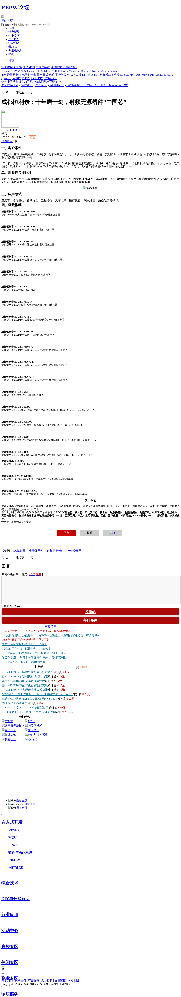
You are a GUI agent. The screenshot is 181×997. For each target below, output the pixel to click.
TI (58, 70)
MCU (31, 721)
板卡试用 (7, 67)
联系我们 (20, 980)
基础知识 (71, 67)
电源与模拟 (43, 67)
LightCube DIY (164, 74)
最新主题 (21, 800)
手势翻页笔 (62, 74)
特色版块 (14, 31)
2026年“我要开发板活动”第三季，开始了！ (28, 639)
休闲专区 (9, 962)
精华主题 (30, 804)
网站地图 (73, 980)
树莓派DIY (106, 74)
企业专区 (14, 35)
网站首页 (7, 20)
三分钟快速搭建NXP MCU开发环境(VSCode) (29, 698)
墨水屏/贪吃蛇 (45, 74)
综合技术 (41, 85)
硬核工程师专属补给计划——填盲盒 (24, 644)
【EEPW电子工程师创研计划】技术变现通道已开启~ (35, 653)
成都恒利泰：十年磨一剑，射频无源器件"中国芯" (97, 85)
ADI (54, 70)
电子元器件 (36, 550)
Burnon (114, 70)
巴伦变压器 (74, 550)
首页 (11, 60)
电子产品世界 (9, 85)
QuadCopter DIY (11, 78)
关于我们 (7, 980)
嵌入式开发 (12, 822)
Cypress (95, 70)
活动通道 (14, 42)
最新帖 (12, 46)
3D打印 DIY (133, 74)
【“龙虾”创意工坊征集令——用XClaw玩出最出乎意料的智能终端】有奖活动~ (50, 635)
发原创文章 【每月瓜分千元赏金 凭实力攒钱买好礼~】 (36, 657)
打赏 (32, 137)
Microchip (74, 70)
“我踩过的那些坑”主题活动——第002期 (26, 648)
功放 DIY (119, 74)
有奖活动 (50, 626)
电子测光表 (29, 74)
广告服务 (33, 980)
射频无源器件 (55, 550)
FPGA (13, 845)
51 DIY (26, 78)
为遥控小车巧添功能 (14, 703)
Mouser (105, 70)
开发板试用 (15, 50)
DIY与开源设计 (15, 898)
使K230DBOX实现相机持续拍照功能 (25, 676)
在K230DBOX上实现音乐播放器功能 (25, 689)
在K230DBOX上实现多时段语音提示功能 (27, 672)
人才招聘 (46, 980)
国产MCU (29, 67)
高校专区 (9, 946)
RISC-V (14, 860)
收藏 (89, 532)
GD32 (47, 70)
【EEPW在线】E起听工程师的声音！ (25, 661)
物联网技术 (58, 67)
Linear (64, 70)
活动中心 (9, 930)
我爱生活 (10, 739)
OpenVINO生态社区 (13, 70)
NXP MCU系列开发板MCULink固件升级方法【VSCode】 (37, 694)
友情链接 (60, 980)
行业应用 (9, 914)
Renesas (85, 70)
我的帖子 (22, 807)
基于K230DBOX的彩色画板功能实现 (25, 685)
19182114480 (9, 129)
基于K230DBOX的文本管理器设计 (23, 680)
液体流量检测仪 (11, 74)
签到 (11, 54)
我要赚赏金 (84, 667)
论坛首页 (27, 85)
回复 (66, 532)
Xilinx (30, 70)
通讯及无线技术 (15, 725)
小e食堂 (33, 739)
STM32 (17, 67)
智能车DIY (148, 74)
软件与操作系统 (38, 734)
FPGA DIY (50, 78)
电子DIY (13, 39)
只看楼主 (7, 141)
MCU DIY (37, 78)
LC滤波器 (19, 550)
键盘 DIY (93, 74)
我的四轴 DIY (78, 74)
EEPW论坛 (15, 7)
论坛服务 (9, 994)
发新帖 (90, 612)
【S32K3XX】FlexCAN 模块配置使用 (25, 707)
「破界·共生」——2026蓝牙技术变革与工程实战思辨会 (36, 630)
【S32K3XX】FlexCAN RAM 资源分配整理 (29, 711)
